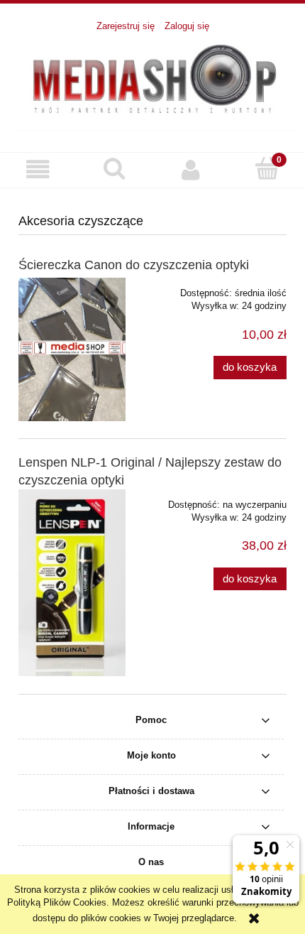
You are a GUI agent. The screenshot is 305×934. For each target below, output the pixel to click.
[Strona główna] (152, 84)
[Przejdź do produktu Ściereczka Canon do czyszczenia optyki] (72, 349)
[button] (38, 169)
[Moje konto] (190, 169)
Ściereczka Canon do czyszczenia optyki (133, 265)
